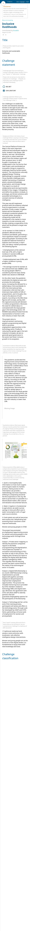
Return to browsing (7, 20)
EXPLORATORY (11, 91)
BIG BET (8, 87)
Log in (27, 1)
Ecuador (16, 30)
